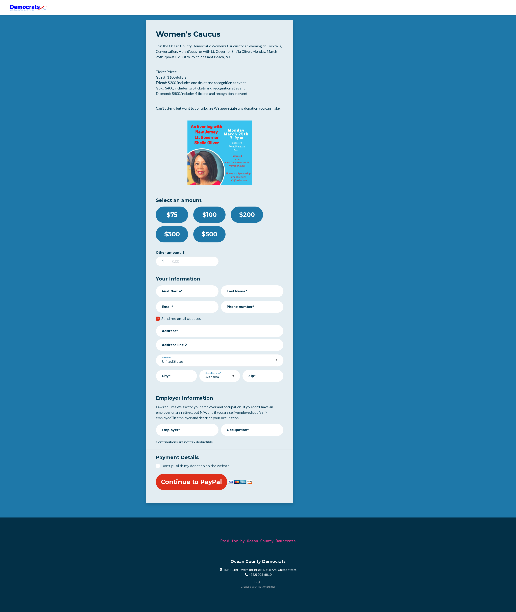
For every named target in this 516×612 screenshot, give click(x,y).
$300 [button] (172, 234)
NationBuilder (266, 586)
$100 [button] (209, 214)
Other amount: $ (170, 252)
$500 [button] (209, 234)
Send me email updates (181, 319)
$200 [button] (247, 214)
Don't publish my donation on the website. (195, 466)
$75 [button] (172, 214)
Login (258, 582)
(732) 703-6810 (261, 574)
